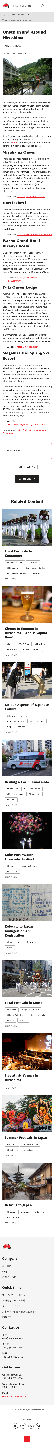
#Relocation (30, 942)
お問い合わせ (9, 1276)
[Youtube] (38, 1425)
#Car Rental (12, 788)
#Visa (9, 947)
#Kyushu (37, 573)
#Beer (10, 644)
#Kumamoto (12, 568)
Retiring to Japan (18, 1205)
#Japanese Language (16, 726)
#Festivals (32, 562)
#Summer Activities (31, 649)
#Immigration (13, 942)
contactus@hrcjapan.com (14, 1396)
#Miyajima (12, 649)
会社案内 (7, 1266)
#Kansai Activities (15, 1015)
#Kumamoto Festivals (17, 573)
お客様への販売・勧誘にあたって (19, 1311)
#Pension (25, 1212)
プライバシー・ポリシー (15, 1295)
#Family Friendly (14, 562)
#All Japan (12, 1144)
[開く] (49, 6)
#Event (10, 866)
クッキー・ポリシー (12, 1306)
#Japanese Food (37, 721)
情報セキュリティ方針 (13, 1300)
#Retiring (39, 1212)
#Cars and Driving (32, 788)
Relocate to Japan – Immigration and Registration (20, 931)
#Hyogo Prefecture (28, 866)
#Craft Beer (24, 644)
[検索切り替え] (42, 6)
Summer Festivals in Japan (26, 1138)
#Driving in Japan (15, 794)
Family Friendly (18, 14)
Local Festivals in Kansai (24, 1003)
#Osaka (23, 1020)
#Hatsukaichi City (13, 46)
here (14, 142)
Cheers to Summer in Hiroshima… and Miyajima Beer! (26, 633)
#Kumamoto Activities (34, 568)
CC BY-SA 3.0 (24, 429)
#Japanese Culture (15, 721)
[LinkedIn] (15, 1425)
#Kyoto (10, 1020)
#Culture (11, 716)
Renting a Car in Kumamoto (27, 782)
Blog (4, 1271)
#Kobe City (12, 871)
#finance (11, 1212)
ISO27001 (7, 1317)
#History (25, 716)
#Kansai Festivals (37, 1015)
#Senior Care (13, 1217)
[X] (31, 1425)
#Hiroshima (40, 644)
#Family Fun (12, 1150)
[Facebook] (23, 1425)
